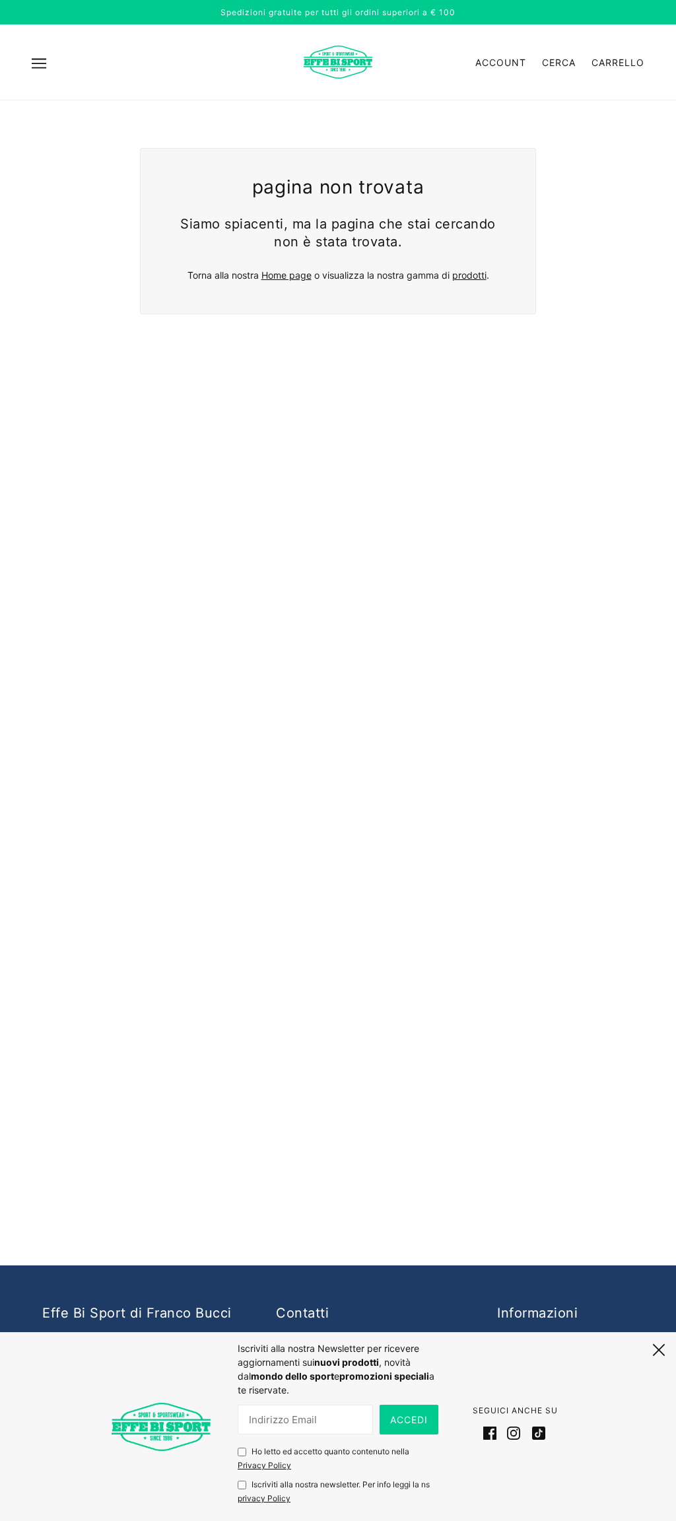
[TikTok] (536, 1432)
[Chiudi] (658, 1348)
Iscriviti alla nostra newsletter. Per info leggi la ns (334, 1491)
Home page (286, 275)
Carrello (618, 62)
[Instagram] (513, 1432)
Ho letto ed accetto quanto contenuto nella (323, 1458)
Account (500, 62)
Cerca (559, 62)
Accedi (409, 1419)
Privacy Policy (264, 1465)
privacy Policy (264, 1498)
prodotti (469, 275)
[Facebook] (492, 1432)
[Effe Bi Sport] (338, 61)
